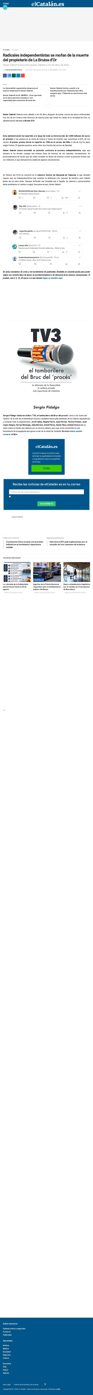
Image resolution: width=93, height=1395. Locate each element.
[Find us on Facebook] (40, 1384)
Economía (7, 1364)
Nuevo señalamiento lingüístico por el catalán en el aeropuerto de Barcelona (76, 586)
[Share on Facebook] (5, 75)
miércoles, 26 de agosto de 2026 (44, 592)
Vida (5, 1367)
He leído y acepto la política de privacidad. (29, 496)
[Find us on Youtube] (48, 1384)
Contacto (7, 1332)
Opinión (6, 1373)
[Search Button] (89, 3)
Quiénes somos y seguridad (14, 1329)
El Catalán (6, 50)
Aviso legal (7, 1384)
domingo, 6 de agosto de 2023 (36, 70)
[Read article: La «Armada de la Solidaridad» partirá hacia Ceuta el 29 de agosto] (17, 572)
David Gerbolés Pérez (14, 70)
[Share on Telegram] (18, 75)
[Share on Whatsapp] (14, 75)
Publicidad (7, 1335)
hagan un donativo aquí (52, 278)
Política (6, 1345)
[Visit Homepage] (47, 3)
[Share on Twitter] (9, 75)
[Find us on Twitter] (44, 1384)
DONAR (6, 4)
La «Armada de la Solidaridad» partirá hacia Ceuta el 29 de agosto (15, 586)
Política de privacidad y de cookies (26, 1384)
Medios (6, 1349)
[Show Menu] (5, 7)
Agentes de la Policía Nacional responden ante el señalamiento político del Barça (47, 586)
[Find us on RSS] (52, 1384)
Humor (5, 1370)
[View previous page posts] (44, 106)
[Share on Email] (23, 75)
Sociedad (15, 50)
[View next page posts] (48, 106)
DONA (46, 468)
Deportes (7, 1355)
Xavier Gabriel (17, 517)
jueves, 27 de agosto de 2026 (13, 592)
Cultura (6, 1358)
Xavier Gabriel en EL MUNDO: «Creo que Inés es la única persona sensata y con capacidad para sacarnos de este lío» (22, 97)
